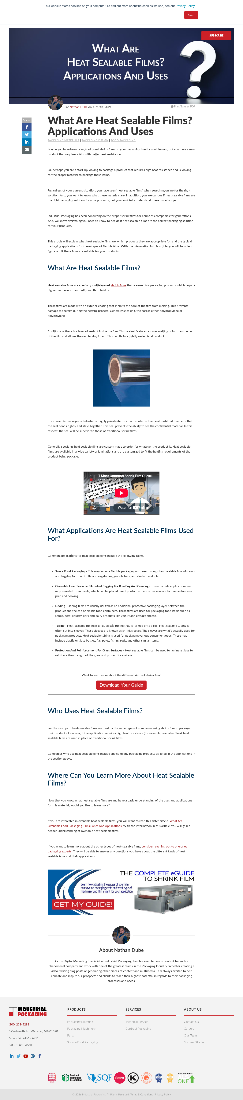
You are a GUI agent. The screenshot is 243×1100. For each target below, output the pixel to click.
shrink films (118, 285)
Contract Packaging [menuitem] (138, 1028)
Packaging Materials (63, 140)
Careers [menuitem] (189, 1028)
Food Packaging (123, 140)
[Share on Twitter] (27, 134)
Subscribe (216, 35)
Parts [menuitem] (70, 1035)
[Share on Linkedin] (27, 142)
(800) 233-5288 (19, 1024)
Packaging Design (95, 140)
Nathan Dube (79, 107)
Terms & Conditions (141, 1094)
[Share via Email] (27, 150)
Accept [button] (191, 15)
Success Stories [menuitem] (194, 1042)
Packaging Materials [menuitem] (80, 1021)
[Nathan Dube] (55, 102)
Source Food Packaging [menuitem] (82, 1042)
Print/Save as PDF (184, 106)
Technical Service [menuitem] (136, 1021)
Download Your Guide (121, 685)
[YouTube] (25, 1056)
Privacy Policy (185, 6)
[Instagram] (33, 1056)
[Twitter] (18, 1056)
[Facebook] (40, 1056)
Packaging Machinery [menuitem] (81, 1028)
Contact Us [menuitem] (191, 1021)
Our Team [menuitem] (190, 1035)
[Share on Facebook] (27, 127)
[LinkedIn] (11, 1056)
